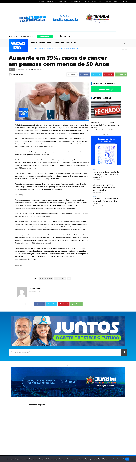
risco (69, 278)
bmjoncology (48, 278)
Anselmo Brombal (96, 130)
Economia (94, 120)
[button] (124, 43)
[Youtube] (68, 36)
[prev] (123, 48)
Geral (94, 182)
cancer (57, 278)
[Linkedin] (64, 36)
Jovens (63, 278)
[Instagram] (60, 36)
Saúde (12, 69)
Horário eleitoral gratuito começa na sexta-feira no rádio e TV (58, 48)
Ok (127, 459)
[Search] (124, 352)
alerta (41, 278)
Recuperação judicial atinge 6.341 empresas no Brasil (105, 125)
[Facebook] (56, 36)
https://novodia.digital (34, 291)
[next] (126, 48)
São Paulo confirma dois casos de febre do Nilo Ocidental (106, 201)
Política (94, 169)
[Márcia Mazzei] (10, 74)
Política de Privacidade (117, 459)
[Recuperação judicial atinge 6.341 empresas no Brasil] (106, 109)
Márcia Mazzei (18, 74)
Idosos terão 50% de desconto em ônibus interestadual (104, 187)
